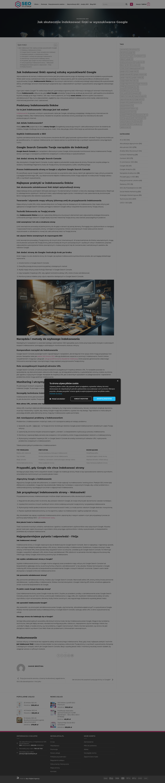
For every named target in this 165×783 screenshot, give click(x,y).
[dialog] (82, 391)
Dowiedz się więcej (56, 394)
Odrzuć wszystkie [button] (81, 399)
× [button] (117, 381)
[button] (57, 399)
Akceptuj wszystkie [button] (104, 399)
